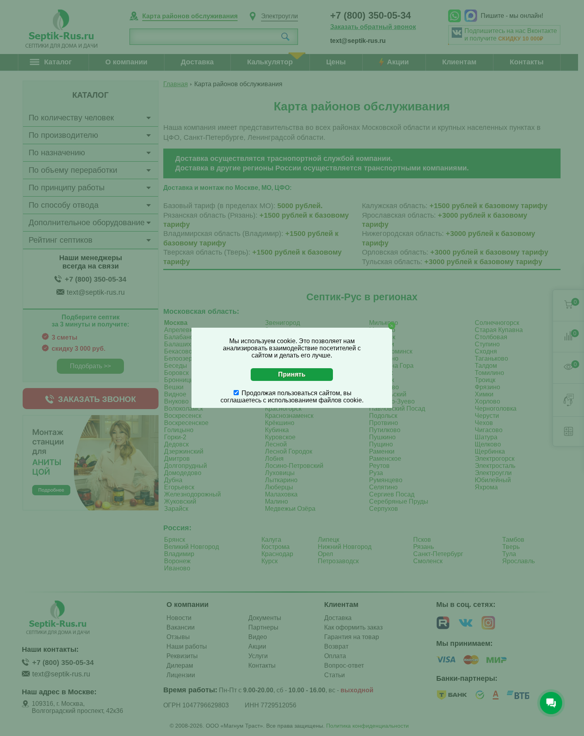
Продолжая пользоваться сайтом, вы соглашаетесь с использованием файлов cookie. (292, 397)
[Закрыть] (391, 325)
